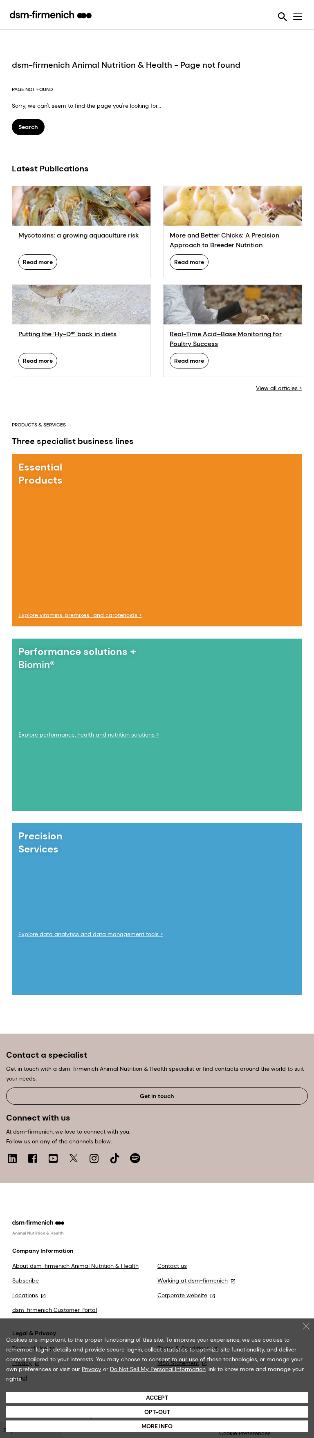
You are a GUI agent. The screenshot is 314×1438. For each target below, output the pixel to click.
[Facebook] (33, 1158)
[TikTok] (114, 1158)
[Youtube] (53, 1158)
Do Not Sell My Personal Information (158, 1369)
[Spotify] (135, 1158)
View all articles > (279, 388)
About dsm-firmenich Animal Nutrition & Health (75, 1265)
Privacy (91, 1369)
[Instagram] (94, 1158)
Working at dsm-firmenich (192, 1280)
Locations (25, 1295)
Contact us (172, 1265)
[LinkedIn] (12, 1158)
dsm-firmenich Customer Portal (54, 1310)
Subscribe (25, 1280)
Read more (38, 262)
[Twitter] (73, 1158)
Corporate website (182, 1295)
